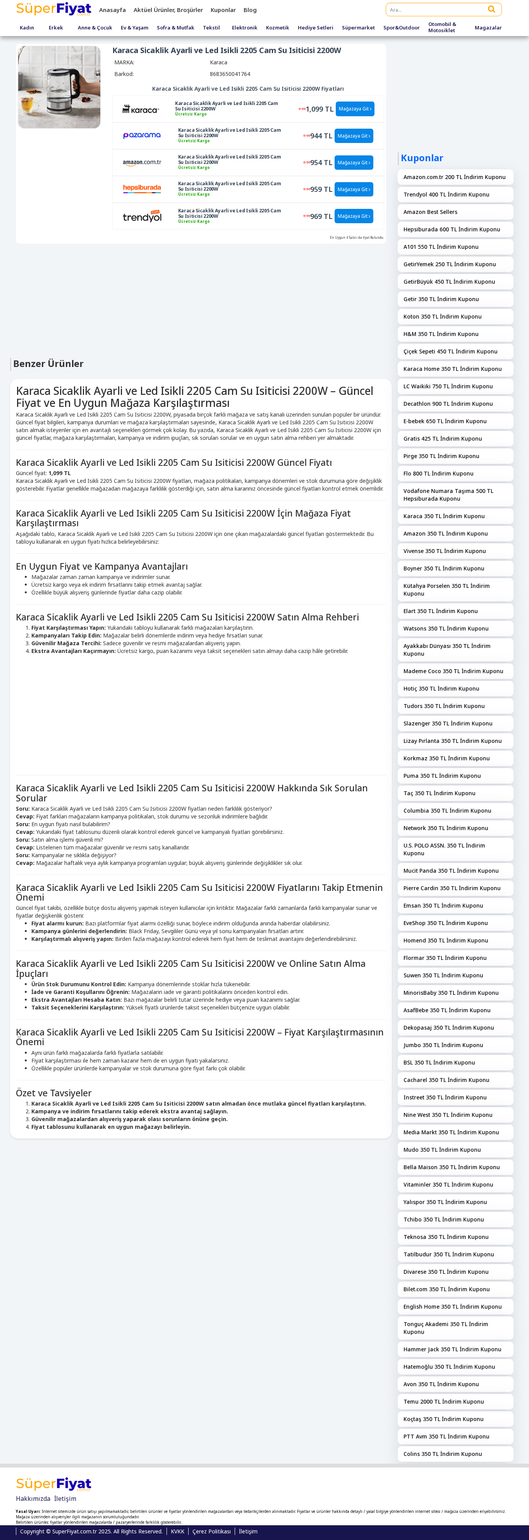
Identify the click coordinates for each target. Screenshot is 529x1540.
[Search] (492, 9)
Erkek (56, 28)
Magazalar (488, 28)
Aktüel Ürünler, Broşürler (168, 10)
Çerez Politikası (211, 1531)
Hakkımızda (33, 1498)
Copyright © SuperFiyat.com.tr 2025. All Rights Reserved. (91, 1531)
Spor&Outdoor (401, 28)
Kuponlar (223, 10)
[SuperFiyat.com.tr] (54, 9)
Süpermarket (358, 28)
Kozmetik (277, 28)
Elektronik (245, 28)
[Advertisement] (201, 300)
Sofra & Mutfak (175, 28)
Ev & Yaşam (134, 28)
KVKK (177, 1531)
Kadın (27, 28)
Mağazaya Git (354, 108)
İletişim (65, 1498)
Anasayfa (112, 10)
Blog (250, 10)
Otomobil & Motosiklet (442, 27)
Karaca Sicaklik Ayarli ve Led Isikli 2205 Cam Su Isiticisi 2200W (226, 106)
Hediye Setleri (315, 28)
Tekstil (211, 28)
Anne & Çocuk (95, 28)
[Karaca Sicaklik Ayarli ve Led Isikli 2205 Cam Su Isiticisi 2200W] (141, 108)
